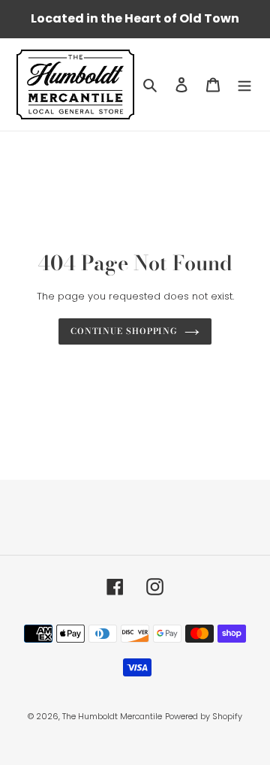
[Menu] (244, 84)
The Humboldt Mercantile (112, 716)
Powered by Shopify (203, 716)
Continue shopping (123, 330)
